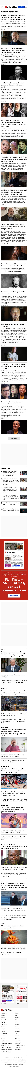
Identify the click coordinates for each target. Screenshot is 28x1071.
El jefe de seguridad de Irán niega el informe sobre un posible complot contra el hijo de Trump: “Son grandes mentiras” (14, 886)
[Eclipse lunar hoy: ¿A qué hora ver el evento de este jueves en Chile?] (23, 511)
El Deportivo (5, 766)
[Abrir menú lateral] (2, 7)
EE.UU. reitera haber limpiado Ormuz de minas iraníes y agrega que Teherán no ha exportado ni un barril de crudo (13, 917)
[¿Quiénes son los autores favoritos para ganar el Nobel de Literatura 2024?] (14, 110)
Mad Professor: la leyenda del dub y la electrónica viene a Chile (14, 847)
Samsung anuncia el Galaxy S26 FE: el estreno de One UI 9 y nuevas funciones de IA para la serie (13, 838)
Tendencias (4, 727)
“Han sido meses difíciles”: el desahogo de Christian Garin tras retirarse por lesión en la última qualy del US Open (13, 793)
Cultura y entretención (8, 844)
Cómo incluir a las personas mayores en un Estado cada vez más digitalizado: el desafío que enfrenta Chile (13, 732)
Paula (2, 923)
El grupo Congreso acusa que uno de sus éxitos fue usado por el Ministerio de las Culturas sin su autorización (13, 874)
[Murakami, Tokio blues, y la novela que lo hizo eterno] (14, 313)
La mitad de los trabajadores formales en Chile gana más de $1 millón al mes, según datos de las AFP (11, 497)
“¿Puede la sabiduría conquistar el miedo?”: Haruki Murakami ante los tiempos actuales (13, 226)
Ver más (14, 438)
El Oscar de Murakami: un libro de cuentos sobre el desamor (12, 403)
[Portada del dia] (14, 568)
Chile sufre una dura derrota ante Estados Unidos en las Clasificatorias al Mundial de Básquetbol (13, 771)
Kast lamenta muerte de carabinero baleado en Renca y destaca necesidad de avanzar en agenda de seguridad (13, 654)
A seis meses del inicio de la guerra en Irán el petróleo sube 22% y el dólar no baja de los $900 (13, 721)
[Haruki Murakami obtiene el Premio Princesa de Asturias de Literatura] (14, 281)
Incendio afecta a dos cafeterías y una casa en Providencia (11, 503)
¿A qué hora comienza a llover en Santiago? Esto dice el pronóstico (13, 761)
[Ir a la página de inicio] (11, 7)
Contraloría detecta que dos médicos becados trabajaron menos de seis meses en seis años (10, 490)
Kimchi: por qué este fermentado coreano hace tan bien (12, 927)
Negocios (4, 688)
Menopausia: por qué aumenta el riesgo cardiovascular (11, 953)
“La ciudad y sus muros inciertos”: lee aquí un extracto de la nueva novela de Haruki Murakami (14, 159)
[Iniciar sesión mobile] (26, 7)
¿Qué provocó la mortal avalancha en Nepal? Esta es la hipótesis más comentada (13, 755)
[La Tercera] (7, 1002)
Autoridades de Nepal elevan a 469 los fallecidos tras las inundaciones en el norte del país (13, 910)
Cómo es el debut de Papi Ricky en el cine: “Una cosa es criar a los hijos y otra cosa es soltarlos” (14, 868)
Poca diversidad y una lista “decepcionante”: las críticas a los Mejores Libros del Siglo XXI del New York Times (13, 123)
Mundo (3, 881)
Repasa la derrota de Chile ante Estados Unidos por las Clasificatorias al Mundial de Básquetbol (14, 800)
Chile (2, 649)
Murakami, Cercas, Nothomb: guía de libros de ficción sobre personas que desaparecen (13, 366)
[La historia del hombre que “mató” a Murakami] (14, 354)
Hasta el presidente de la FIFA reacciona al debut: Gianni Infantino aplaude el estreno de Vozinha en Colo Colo (10, 473)
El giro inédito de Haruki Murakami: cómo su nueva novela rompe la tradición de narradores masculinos (13, 17)
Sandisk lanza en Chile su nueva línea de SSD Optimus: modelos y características (13, 831)
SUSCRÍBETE (14, 596)
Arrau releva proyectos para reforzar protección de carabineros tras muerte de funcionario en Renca (14, 682)
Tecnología (4, 805)
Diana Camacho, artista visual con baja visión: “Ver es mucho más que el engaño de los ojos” (13, 947)
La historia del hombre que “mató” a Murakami (13, 325)
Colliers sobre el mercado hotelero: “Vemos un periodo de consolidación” (13, 714)
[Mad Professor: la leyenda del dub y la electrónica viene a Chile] (14, 857)
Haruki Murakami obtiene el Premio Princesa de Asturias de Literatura (13, 265)
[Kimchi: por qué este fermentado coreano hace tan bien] (14, 937)
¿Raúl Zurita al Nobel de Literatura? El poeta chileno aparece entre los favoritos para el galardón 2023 (14, 192)
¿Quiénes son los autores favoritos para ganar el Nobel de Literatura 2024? (12, 85)
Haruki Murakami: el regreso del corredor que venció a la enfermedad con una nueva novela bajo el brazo (13, 50)
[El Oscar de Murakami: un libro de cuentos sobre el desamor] (14, 427)
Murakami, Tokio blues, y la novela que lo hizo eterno (12, 293)
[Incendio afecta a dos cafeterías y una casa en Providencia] (23, 504)
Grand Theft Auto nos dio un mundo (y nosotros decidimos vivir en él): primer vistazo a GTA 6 (13, 809)
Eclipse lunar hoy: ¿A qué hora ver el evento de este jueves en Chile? (11, 509)
